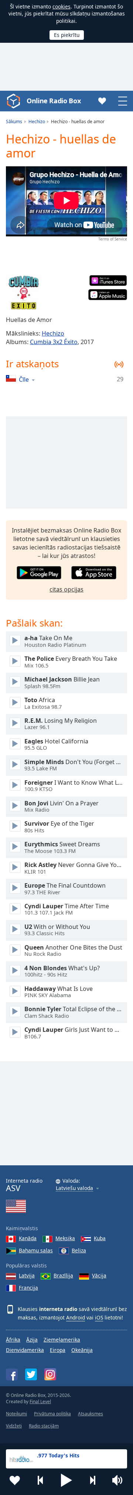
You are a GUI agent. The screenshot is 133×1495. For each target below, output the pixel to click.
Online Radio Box (54, 100)
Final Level (40, 1401)
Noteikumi (16, 1414)
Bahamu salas (36, 1250)
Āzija (32, 1339)
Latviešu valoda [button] (74, 1188)
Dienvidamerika (25, 1349)
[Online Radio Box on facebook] (12, 1374)
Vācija (99, 1275)
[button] (66, 1480)
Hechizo (53, 333)
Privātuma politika (52, 1414)
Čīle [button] (24, 379)
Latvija (27, 1275)
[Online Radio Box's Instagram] (50, 1374)
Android (75, 1317)
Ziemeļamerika (62, 1339)
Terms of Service (112, 239)
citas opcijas (66, 589)
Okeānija (82, 1349)
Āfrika (13, 1339)
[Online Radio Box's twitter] (31, 1374)
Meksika (65, 1238)
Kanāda (28, 1238)
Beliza (79, 1250)
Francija (28, 1287)
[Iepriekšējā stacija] (41, 1480)
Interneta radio (24, 1185)
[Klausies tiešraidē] (15, 640)
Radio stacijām (44, 1426)
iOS (99, 1317)
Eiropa (57, 1349)
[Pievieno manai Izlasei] (15, 1480)
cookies (61, 6)
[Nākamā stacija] (92, 1480)
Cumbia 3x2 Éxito (54, 342)
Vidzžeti (14, 1426)
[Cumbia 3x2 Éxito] (23, 293)
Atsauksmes (90, 1414)
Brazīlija (63, 1275)
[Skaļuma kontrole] (118, 1480)
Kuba (100, 1238)
